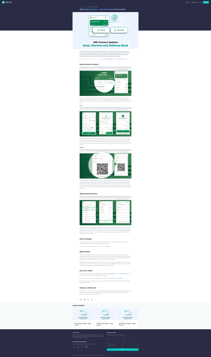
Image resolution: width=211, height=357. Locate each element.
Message (108, 342)
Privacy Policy (102, 355)
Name (108, 337)
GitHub (107, 246)
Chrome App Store (109, 59)
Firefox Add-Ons (121, 59)
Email (124, 337)
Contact (206, 2)
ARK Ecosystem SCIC (86, 355)
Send (123, 349)
